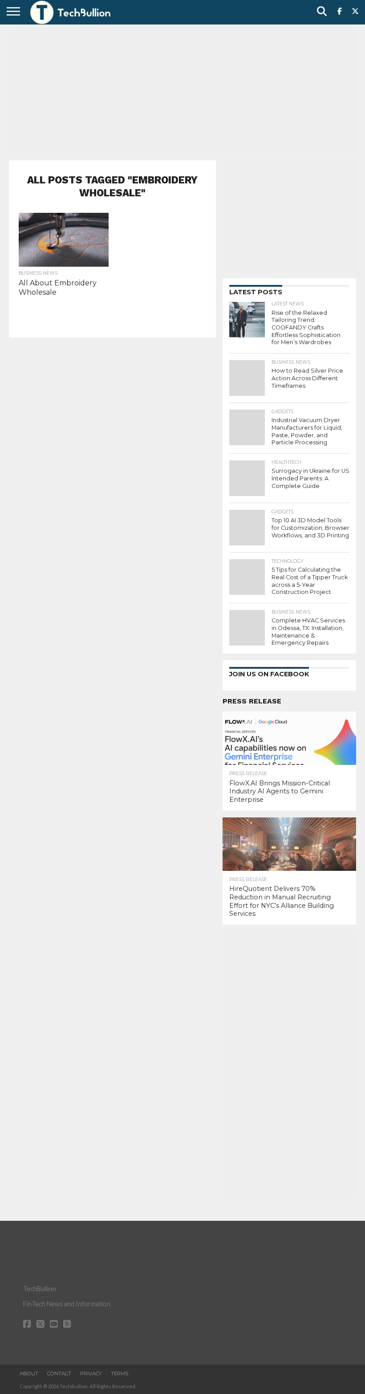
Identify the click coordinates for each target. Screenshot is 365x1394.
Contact (59, 1373)
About (29, 1373)
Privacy (91, 1373)
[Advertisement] (182, 91)
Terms (119, 1373)
